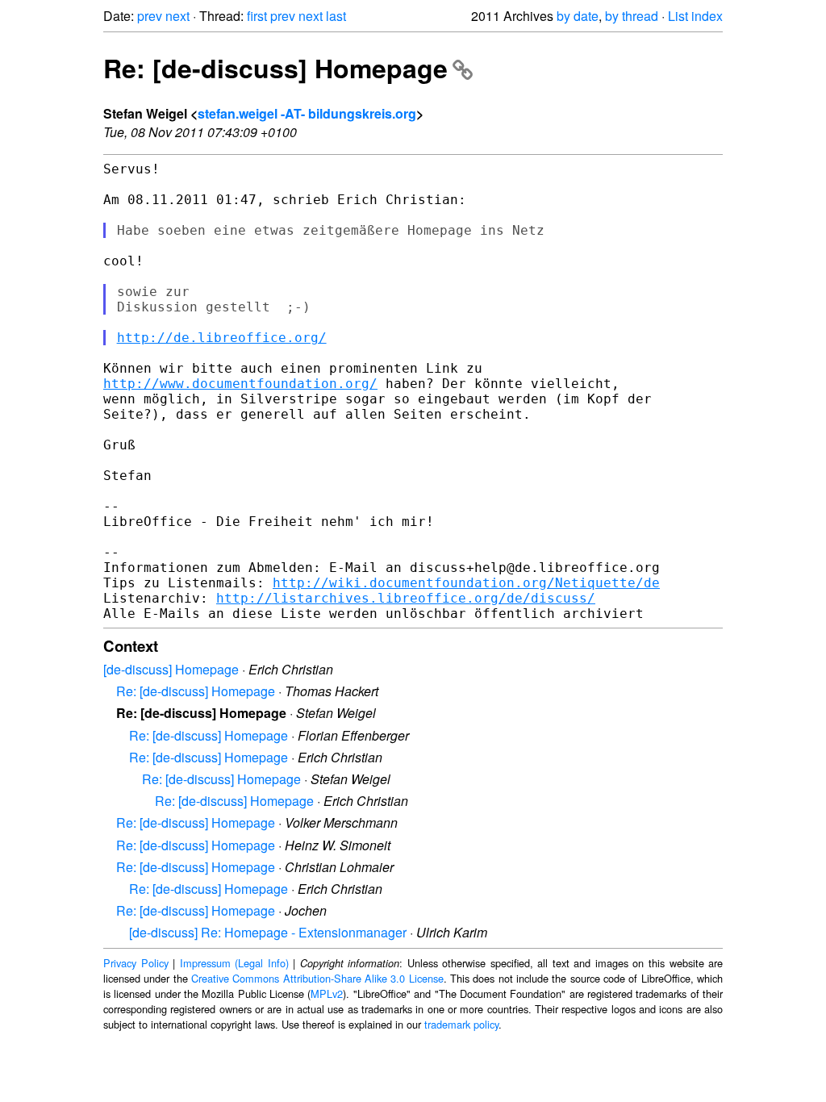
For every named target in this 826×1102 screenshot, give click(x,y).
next (177, 15)
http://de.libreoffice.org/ (222, 337)
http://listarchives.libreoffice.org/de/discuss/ (405, 598)
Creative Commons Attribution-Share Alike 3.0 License (317, 978)
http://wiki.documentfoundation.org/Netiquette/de (466, 583)
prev (149, 15)
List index (695, 15)
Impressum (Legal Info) (234, 963)
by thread (631, 15)
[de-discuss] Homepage (171, 669)
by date (578, 15)
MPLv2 (327, 993)
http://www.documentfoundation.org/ (240, 383)
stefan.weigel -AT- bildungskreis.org (307, 113)
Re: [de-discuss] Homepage (275, 67)
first (257, 15)
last (336, 15)
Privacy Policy (136, 963)
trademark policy (461, 1024)
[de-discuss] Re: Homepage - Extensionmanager (268, 932)
